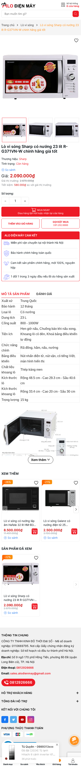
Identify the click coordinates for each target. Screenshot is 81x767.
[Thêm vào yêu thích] (76, 40)
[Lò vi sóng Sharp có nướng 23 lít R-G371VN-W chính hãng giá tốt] (21, 573)
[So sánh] (8, 169)
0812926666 (25, 667)
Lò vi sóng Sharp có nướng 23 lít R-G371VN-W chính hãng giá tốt (20, 598)
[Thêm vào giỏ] (35, 531)
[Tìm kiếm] (76, 14)
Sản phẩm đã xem (16, 549)
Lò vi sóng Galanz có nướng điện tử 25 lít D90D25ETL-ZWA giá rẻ (60, 523)
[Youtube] (22, 719)
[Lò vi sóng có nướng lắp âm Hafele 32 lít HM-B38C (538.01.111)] (21, 498)
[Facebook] (4, 719)
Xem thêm (10, 474)
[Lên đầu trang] (75, 730)
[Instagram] (30, 719)
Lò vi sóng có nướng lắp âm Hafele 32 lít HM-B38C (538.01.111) (20, 523)
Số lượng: (7, 193)
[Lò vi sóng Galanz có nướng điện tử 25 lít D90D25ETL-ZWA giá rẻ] (60, 498)
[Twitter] (13, 719)
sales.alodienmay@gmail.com (30, 673)
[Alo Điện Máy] (19, 5)
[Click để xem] (40, 76)
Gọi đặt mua (61, 223)
